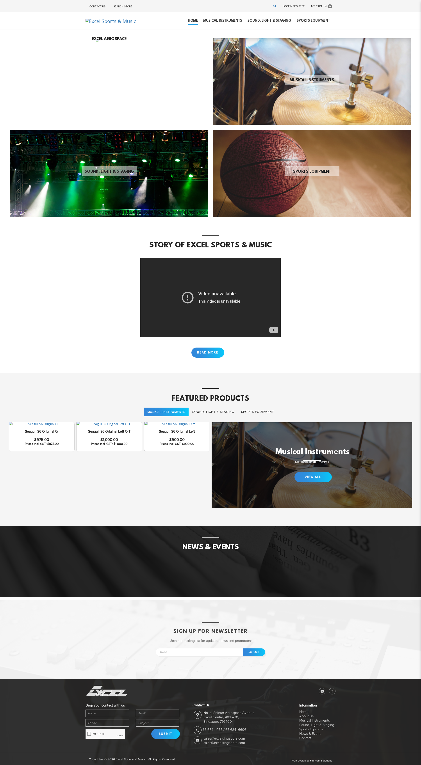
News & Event (310, 734)
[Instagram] (322, 691)
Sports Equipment (312, 172)
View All (313, 477)
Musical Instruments (312, 80)
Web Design (298, 760)
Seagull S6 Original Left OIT (109, 431)
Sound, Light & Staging (109, 172)
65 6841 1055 (213, 730)
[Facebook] (332, 691)
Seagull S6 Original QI (42, 431)
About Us (306, 716)
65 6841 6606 (235, 730)
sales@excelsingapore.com (224, 738)
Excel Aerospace (109, 39)
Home (304, 712)
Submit (254, 652)
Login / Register (294, 6)
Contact (305, 738)
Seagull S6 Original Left (177, 431)
